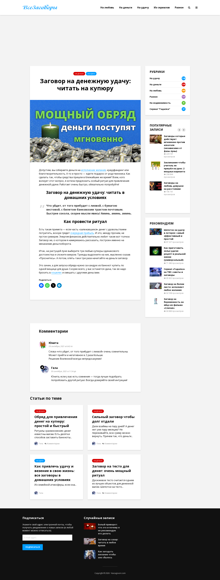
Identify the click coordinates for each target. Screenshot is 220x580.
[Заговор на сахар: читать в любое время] (90, 540)
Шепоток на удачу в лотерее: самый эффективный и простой (174, 234)
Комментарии (53, 443)
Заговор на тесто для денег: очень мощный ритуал (111, 470)
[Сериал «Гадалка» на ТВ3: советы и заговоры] (156, 271)
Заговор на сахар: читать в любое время (108, 542)
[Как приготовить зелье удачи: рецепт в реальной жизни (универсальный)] (156, 250)
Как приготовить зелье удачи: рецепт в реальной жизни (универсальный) (175, 253)
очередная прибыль (82, 233)
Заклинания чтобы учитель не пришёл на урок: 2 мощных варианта (174, 167)
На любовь (107, 7)
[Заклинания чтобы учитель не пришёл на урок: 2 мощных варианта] (156, 165)
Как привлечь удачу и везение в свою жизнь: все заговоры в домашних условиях (54, 473)
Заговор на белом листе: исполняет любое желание (174, 287)
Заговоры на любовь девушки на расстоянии (173, 185)
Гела (41, 443)
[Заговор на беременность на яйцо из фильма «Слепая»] (156, 300)
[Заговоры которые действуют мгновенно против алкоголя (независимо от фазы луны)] (156, 139)
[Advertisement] (110, 40)
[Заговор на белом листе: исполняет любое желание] (156, 285)
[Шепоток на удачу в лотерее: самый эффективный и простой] (156, 231)
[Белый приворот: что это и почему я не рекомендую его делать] (90, 526)
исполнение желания (93, 170)
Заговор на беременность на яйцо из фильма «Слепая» (174, 303)
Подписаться (32, 547)
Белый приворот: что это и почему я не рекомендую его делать (109, 529)
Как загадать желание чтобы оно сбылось (107, 554)
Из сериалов (162, 7)
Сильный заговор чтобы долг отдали (113, 418)
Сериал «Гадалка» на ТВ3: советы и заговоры (174, 272)
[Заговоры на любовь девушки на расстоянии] (156, 185)
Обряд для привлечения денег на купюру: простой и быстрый (55, 421)
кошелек (56, 272)
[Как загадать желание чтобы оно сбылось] (90, 554)
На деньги (125, 7)
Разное (179, 7)
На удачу (143, 7)
